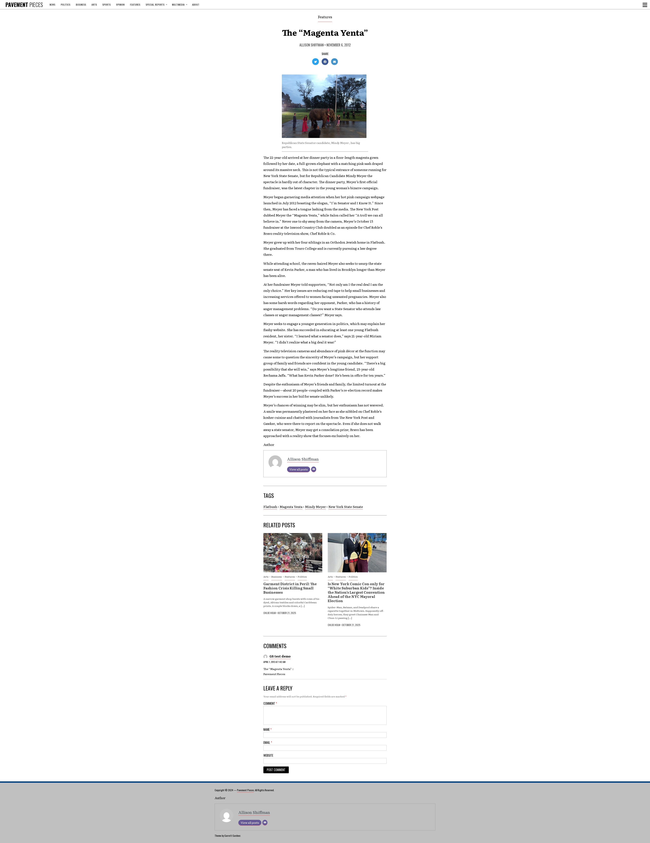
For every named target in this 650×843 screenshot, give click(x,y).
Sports (106, 4)
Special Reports (155, 4)
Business (81, 4)
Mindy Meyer (315, 506)
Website (268, 755)
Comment (270, 703)
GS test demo (280, 656)
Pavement (24, 4)
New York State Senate (345, 506)
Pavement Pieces (245, 790)
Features (135, 4)
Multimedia (178, 4)
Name (267, 729)
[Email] (313, 469)
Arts (94, 4)
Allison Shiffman (311, 44)
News (52, 4)
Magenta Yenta (291, 506)
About (195, 4)
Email (267, 742)
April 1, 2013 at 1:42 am (274, 662)
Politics (65, 4)
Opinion (120, 4)
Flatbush (270, 506)
